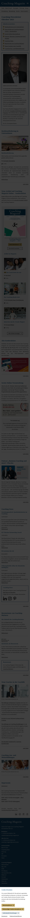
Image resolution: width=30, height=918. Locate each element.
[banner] (15, 459)
